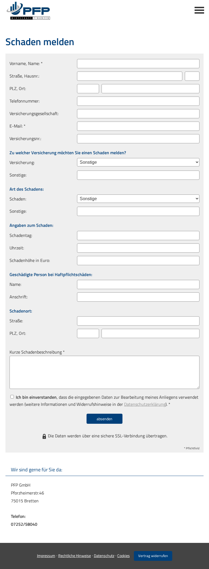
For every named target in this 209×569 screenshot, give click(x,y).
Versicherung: (22, 162)
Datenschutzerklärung (144, 404)
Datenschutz (104, 555)
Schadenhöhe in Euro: (30, 260)
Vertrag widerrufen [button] (153, 555)
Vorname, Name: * (26, 63)
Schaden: (18, 199)
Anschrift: (18, 296)
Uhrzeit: (17, 248)
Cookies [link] (123, 555)
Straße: (16, 320)
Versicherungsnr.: (25, 138)
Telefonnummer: (24, 101)
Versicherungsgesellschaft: (34, 113)
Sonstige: (18, 175)
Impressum (46, 555)
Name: (15, 284)
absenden (104, 419)
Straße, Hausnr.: (24, 76)
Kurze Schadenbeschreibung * (37, 352)
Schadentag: (21, 235)
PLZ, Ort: (18, 88)
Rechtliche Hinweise (74, 555)
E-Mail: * (18, 126)
